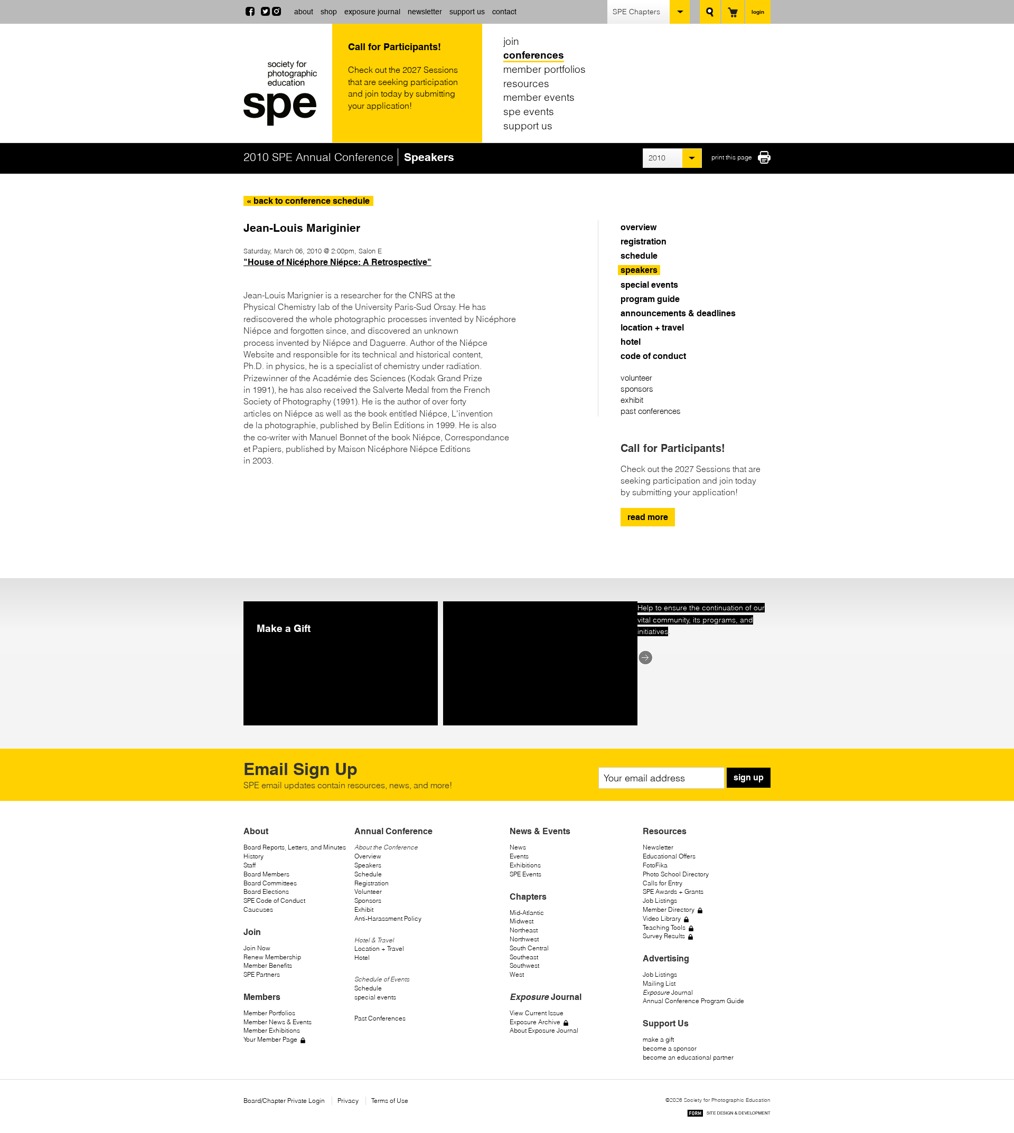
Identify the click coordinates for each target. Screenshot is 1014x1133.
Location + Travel (379, 948)
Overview (367, 856)
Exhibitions (525, 865)
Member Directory (668, 909)
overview (638, 227)
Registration (371, 883)
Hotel (362, 957)
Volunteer (368, 891)
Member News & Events (277, 1022)
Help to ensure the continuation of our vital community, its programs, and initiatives (701, 619)
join (511, 41)
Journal (668, 992)
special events (649, 285)
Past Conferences (380, 1018)
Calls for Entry (662, 883)
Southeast (524, 957)
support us (467, 11)
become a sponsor (670, 1048)
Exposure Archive (535, 1022)
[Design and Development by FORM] (729, 1114)
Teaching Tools (664, 927)
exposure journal (372, 11)
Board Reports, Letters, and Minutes (294, 847)
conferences (533, 55)
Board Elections (266, 891)
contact (504, 11)
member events (539, 97)
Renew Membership (272, 957)
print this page (731, 157)
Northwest (524, 939)
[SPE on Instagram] (276, 12)
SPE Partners (261, 974)
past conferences (651, 411)
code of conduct (653, 356)
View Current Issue (537, 1013)
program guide (650, 299)
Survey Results (664, 936)
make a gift (658, 1039)
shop (329, 11)
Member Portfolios (269, 1013)
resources (526, 83)
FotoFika (655, 865)
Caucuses (258, 909)
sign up (749, 777)
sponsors (637, 389)
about (303, 11)
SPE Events (525, 874)
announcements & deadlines (678, 313)
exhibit (632, 400)
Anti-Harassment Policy (387, 918)
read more (647, 517)
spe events (528, 111)
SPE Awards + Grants (673, 891)
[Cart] (732, 12)
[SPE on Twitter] (265, 12)
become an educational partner (688, 1057)
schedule (639, 256)
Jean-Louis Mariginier (301, 227)
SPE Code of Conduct (274, 900)
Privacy (348, 1100)
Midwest (521, 921)
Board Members (266, 874)
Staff (249, 865)
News (518, 847)
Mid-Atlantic (527, 913)
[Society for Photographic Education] (285, 93)
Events (519, 856)
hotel (631, 342)
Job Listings (660, 900)
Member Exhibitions (271, 1030)
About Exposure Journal (544, 1030)
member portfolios (544, 69)
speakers (639, 270)
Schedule (368, 874)
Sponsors (367, 900)
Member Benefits (267, 965)
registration (643, 242)
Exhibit (363, 909)
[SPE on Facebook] (250, 12)
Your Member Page (270, 1039)
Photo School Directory (676, 874)
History (253, 856)
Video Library (662, 918)
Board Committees (270, 883)
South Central (529, 948)
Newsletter (658, 847)
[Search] (710, 12)
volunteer (636, 378)
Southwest (524, 965)
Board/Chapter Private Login (284, 1100)
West (517, 974)
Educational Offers (669, 856)
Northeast (524, 930)
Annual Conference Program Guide (693, 1001)
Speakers (367, 865)
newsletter (425, 11)
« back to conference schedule (308, 201)
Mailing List (659, 983)
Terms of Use (389, 1100)
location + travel (652, 328)
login (758, 11)
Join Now (256, 948)
